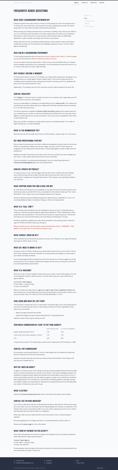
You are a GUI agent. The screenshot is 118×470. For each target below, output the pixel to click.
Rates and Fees (90, 21)
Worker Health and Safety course (48, 111)
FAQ (86, 18)
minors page (27, 424)
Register (94, 2)
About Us (88, 15)
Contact (85, 2)
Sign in (101, 2)
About (76, 2)
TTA (22, 2)
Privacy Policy (89, 26)
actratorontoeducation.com (30, 394)
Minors (87, 24)
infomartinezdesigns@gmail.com (24, 162)
